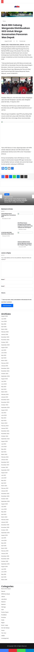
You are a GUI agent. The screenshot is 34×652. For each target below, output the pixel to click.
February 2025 (4, 363)
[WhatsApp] (14, 176)
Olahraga (3, 607)
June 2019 (3, 540)
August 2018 (4, 566)
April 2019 (3, 545)
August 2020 (4, 504)
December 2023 (5, 399)
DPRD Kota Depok (9, 195)
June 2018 (3, 571)
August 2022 (4, 441)
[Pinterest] (6, 176)
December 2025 (5, 337)
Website (3, 292)
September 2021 (5, 470)
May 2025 (3, 355)
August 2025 (4, 347)
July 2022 (3, 444)
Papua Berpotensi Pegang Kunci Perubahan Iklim (8, 215)
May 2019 (3, 543)
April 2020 (3, 514)
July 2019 (3, 537)
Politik (2, 620)
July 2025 (3, 350)
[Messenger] (10, 176)
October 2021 (4, 467)
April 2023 (3, 420)
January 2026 (4, 334)
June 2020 (4, 509)
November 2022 (5, 433)
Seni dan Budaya (5, 627)
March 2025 (4, 360)
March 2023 (4, 423)
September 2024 (5, 376)
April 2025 (3, 358)
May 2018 (3, 574)
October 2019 (4, 530)
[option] (17, 196)
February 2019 (4, 550)
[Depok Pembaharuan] (17, 6)
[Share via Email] (22, 176)
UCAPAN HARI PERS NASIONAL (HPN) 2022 (7, 233)
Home (4, 21)
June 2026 (4, 321)
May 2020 (3, 511)
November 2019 (5, 527)
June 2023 (4, 415)
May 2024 (3, 386)
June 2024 (4, 384)
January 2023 (4, 428)
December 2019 (5, 524)
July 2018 (3, 569)
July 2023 (3, 412)
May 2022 (3, 449)
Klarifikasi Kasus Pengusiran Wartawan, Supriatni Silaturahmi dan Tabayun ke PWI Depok (25, 225)
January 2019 (4, 553)
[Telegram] (18, 176)
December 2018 (5, 556)
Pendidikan (4, 614)
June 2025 (4, 352)
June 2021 (3, 477)
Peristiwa (3, 617)
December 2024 (5, 368)
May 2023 (3, 417)
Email (3, 286)
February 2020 (4, 519)
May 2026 (3, 324)
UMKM (3, 635)
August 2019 (4, 535)
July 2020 (3, 506)
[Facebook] (3, 176)
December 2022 (5, 431)
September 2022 (5, 438)
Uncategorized (5, 638)
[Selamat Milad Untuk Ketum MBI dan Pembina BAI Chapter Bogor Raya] (25, 236)
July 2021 (3, 475)
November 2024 (5, 371)
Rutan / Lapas (4, 625)
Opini (2, 609)
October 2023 (4, 404)
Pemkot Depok (4, 612)
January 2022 (4, 459)
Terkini (3, 630)
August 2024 (4, 378)
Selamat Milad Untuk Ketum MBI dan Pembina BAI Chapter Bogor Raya (25, 243)
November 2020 (5, 496)
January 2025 (4, 365)
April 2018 (3, 577)
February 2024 (4, 394)
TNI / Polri (3, 633)
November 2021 (5, 464)
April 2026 (3, 326)
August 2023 (4, 410)
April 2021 (3, 483)
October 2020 (4, 498)
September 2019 (5, 532)
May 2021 (3, 480)
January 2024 (4, 397)
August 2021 (4, 472)
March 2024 (4, 391)
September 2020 (5, 501)
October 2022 (4, 436)
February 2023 (4, 425)
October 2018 (4, 561)
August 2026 (4, 316)
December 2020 (5, 493)
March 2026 (4, 329)
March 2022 (4, 454)
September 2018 (5, 564)
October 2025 (4, 342)
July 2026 (3, 318)
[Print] (25, 176)
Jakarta (3, 596)
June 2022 (4, 446)
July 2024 (3, 381)
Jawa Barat (4, 599)
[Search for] (32, 7)
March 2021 (4, 485)
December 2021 (5, 462)
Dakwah (3, 591)
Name (3, 279)
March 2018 (4, 579)
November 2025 (5, 339)
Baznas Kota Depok (6, 588)
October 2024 (4, 373)
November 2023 (5, 402)
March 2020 (4, 517)
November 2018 (5, 558)
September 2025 (5, 344)
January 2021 (4, 491)
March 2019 (4, 548)
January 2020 (4, 522)
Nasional (3, 601)
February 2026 (4, 331)
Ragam (3, 622)
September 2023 (5, 407)
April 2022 (3, 451)
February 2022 (4, 457)
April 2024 (3, 389)
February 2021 (4, 488)
